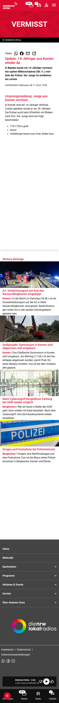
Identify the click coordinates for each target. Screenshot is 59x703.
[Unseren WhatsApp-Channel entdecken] (3, 661)
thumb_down (41, 681)
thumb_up (52, 681)
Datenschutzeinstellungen (15, 654)
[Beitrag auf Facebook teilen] (22, 53)
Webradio (8, 557)
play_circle (46, 681)
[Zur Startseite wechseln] (10, 5)
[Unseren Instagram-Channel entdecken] (13, 661)
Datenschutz (24, 649)
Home (6, 548)
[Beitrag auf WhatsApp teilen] (16, 53)
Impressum (7, 649)
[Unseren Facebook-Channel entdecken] (8, 661)
